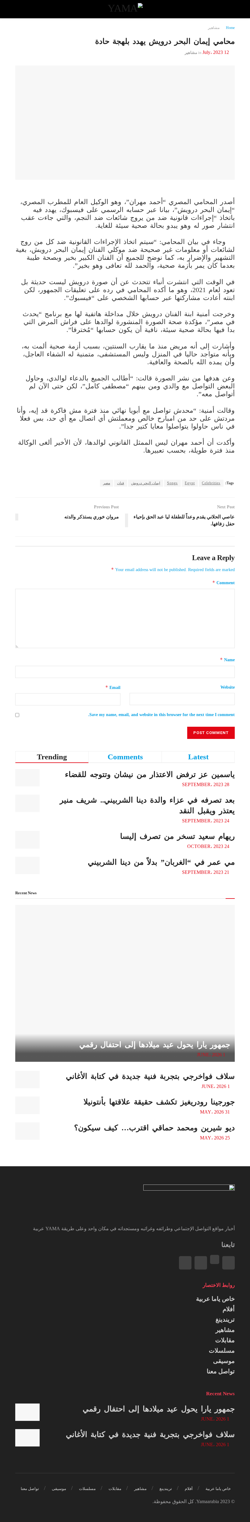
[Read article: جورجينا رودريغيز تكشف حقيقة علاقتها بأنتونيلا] (27, 1105)
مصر (106, 483)
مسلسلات (222, 1350)
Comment (223, 582)
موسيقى (224, 1361)
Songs (172, 483)
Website (227, 687)
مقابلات (225, 1340)
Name (227, 659)
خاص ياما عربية (215, 1298)
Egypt (190, 483)
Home (230, 28)
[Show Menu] (229, 9)
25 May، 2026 (215, 1137)
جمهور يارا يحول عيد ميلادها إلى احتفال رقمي (154, 1044)
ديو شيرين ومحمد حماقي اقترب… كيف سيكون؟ (154, 1128)
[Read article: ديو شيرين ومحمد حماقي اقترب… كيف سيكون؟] (27, 1131)
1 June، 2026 (212, 1054)
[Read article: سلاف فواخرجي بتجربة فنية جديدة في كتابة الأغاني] (27, 1079)
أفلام (229, 1309)
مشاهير (214, 28)
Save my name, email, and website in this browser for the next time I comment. (161, 714)
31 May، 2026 (215, 1111)
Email (112, 687)
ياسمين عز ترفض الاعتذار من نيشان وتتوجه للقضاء (150, 774)
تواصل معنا (221, 1371)
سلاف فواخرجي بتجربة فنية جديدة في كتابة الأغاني (150, 1076)
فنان (120, 483)
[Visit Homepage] (124, 9)
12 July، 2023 (215, 52)
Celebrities (211, 483)
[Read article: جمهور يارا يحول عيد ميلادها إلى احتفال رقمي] (125, 983)
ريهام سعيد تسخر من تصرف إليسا (177, 836)
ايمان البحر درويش (145, 483)
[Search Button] (20, 9)
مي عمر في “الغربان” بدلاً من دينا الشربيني (161, 862)
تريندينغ (225, 1319)
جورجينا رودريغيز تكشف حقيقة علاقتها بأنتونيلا (159, 1102)
